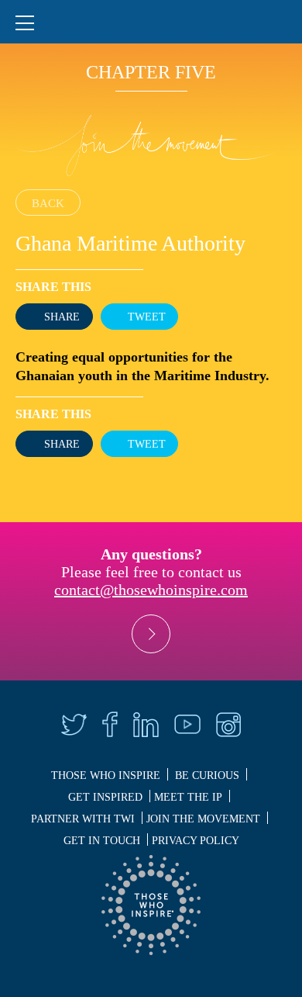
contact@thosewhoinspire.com (151, 589)
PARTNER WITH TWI (83, 819)
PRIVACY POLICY (195, 840)
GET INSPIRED (105, 797)
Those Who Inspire (105, 775)
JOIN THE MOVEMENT (203, 819)
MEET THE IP (188, 797)
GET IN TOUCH (101, 840)
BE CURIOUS (207, 775)
